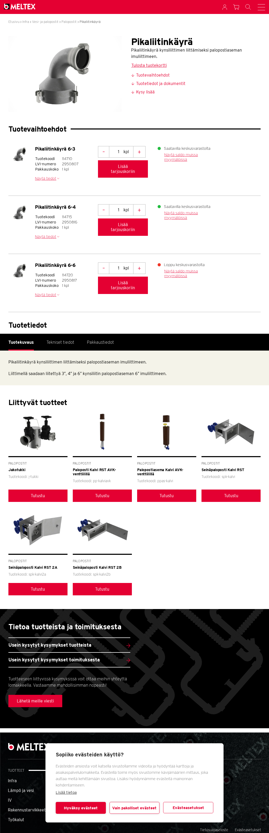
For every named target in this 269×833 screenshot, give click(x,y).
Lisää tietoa (66, 792)
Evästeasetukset (188, 807)
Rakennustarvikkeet (27, 809)
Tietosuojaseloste (214, 830)
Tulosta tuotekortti (149, 65)
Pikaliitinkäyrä (90, 22)
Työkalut (16, 819)
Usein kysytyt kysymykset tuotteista (49, 645)
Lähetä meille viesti (35, 701)
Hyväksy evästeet (81, 808)
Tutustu (38, 495)
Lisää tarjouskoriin (123, 169)
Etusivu (13, 22)
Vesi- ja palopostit (45, 22)
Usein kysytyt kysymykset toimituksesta (54, 659)
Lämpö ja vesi (21, 790)
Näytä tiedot (45, 178)
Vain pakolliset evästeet (134, 808)
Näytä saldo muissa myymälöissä (181, 157)
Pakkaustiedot (100, 342)
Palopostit (69, 22)
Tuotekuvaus (21, 342)
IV (10, 800)
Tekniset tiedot (60, 342)
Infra (25, 22)
